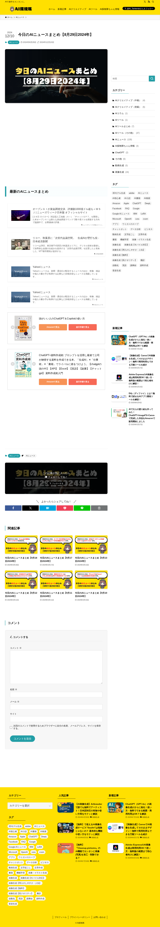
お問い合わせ (99, 917)
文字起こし (129, 234)
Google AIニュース (121, 214)
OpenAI (128, 219)
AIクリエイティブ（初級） (130, 107)
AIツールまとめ (124, 126)
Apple (126, 203)
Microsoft (116, 219)
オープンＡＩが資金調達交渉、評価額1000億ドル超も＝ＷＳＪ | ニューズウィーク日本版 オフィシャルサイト (67, 211)
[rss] (149, 1)
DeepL (148, 203)
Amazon (116, 203)
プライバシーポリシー (80, 917)
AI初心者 (116, 198)
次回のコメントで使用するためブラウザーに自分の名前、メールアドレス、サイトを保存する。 (57, 727)
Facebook (116, 208)
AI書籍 (137, 198)
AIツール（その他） (127, 133)
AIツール (121, 120)
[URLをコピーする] (99, 508)
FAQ (127, 208)
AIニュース (13, 42)
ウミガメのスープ (130, 224)
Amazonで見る (53, 327)
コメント (16, 648)
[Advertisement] (56, 112)
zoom (145, 219)
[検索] (153, 1)
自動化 (115, 265)
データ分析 (135, 229)
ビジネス (148, 229)
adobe (131, 193)
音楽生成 (116, 270)
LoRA (143, 214)
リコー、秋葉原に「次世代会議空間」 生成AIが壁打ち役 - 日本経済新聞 (66, 240)
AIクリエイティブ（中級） (130, 100)
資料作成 (144, 265)
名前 (13, 689)
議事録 (133, 265)
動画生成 (121, 165)
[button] (13, 508)
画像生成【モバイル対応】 (136, 245)
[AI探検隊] (20, 9)
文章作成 (142, 234)
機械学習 (124, 239)
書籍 (114, 239)
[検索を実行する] (152, 79)
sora (137, 219)
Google (136, 208)
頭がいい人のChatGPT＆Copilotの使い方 (62, 318)
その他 (120, 159)
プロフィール (61, 917)
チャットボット (119, 229)
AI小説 (127, 198)
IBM (135, 214)
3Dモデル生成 (118, 193)
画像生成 (122, 172)
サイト (13, 714)
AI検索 (147, 198)
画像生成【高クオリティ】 (124, 260)
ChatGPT (121, 152)
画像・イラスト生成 (141, 239)
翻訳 (143, 260)
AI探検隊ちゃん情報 (126, 146)
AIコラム (121, 113)
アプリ (115, 224)
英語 (124, 265)
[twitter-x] (145, 1)
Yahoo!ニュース (41, 267)
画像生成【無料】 (120, 255)
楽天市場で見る (82, 327)
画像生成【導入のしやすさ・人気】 (128, 250)
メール (14, 701)
